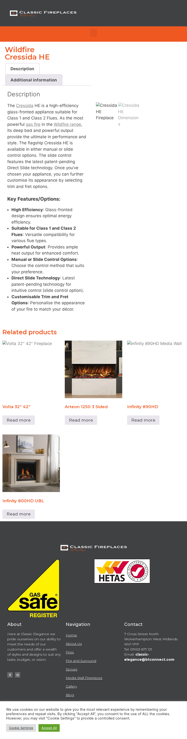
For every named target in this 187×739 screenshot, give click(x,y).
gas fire (33, 124)
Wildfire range (67, 124)
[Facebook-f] (10, 675)
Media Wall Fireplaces (84, 678)
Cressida (24, 105)
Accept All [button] (49, 728)
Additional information (33, 80)
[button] (93, 33)
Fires (70, 652)
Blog (70, 695)
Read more (19, 420)
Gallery (71, 686)
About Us (74, 643)
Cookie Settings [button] (21, 728)
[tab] (22, 68)
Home (71, 635)
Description (22, 68)
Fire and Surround (81, 661)
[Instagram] (17, 675)
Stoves (71, 669)
